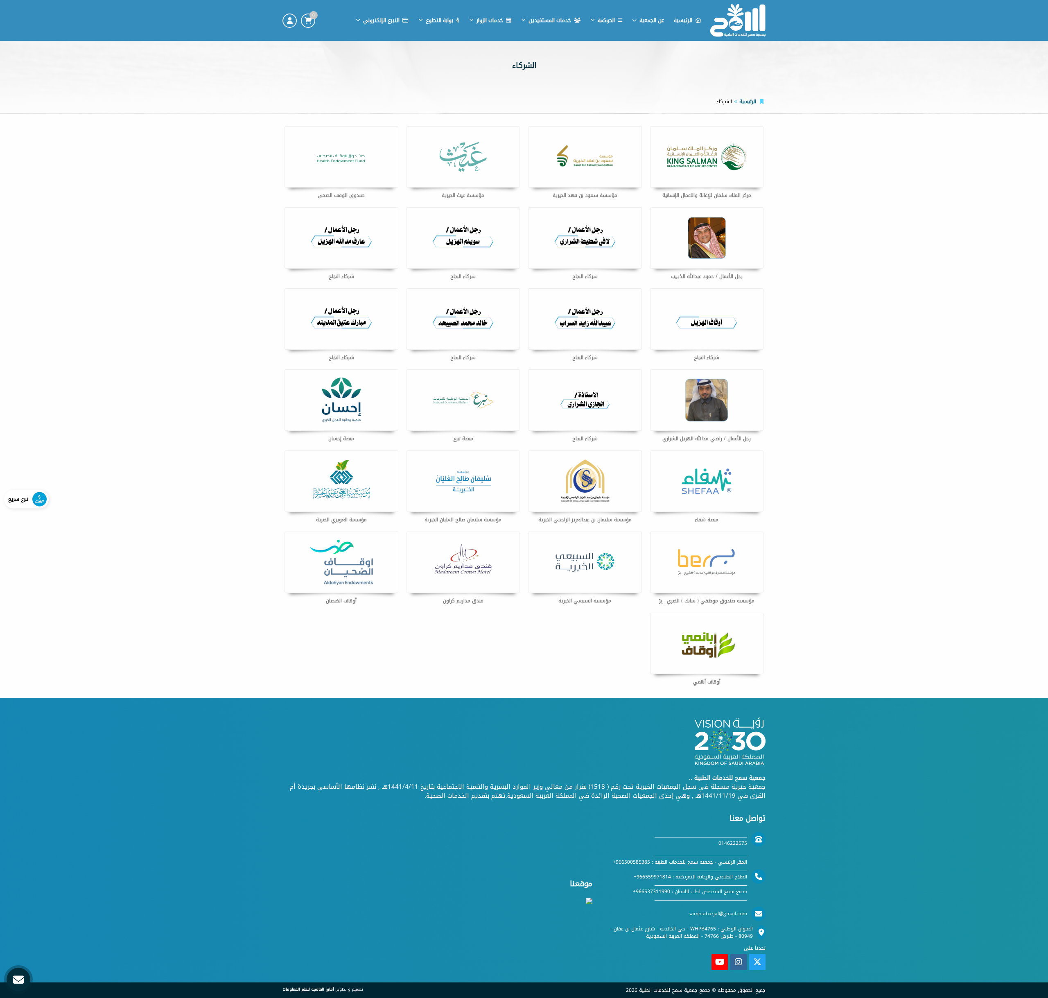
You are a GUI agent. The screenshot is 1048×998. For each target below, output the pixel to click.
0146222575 (732, 843)
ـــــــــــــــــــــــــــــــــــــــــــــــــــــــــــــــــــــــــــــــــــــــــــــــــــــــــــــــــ (701, 835)
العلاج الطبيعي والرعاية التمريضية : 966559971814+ (690, 876)
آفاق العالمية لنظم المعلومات (308, 989)
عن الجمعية (651, 20)
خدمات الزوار (490, 20)
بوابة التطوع (439, 20)
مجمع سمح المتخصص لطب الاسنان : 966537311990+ (690, 891)
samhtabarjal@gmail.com (718, 913)
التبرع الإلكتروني (381, 20)
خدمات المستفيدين (550, 20)
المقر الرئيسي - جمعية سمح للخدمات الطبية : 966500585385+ (680, 862)
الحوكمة (606, 20)
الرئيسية (683, 20)
